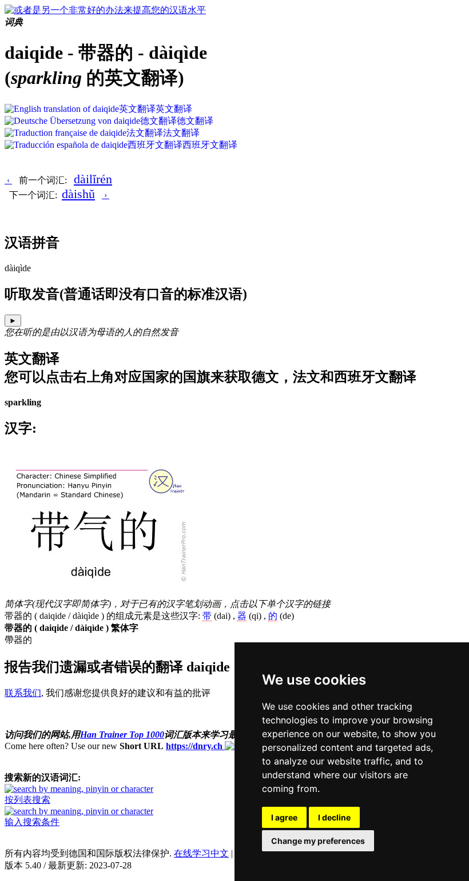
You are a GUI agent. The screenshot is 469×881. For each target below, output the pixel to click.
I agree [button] (284, 817)
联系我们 (23, 693)
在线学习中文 (201, 853)
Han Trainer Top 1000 (122, 734)
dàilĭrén (93, 179)
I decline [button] (334, 817)
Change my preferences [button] (318, 841)
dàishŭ (78, 194)
